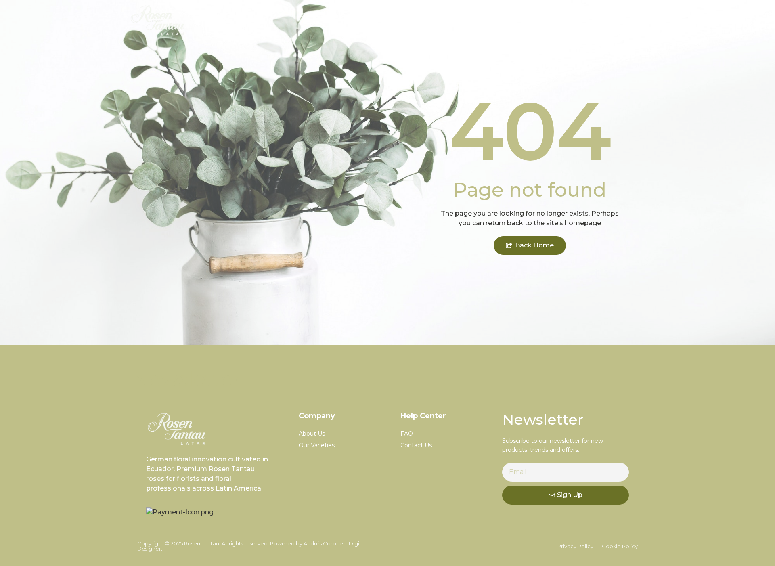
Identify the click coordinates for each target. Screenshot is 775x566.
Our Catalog (544, 20)
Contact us (612, 20)
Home (485, 20)
